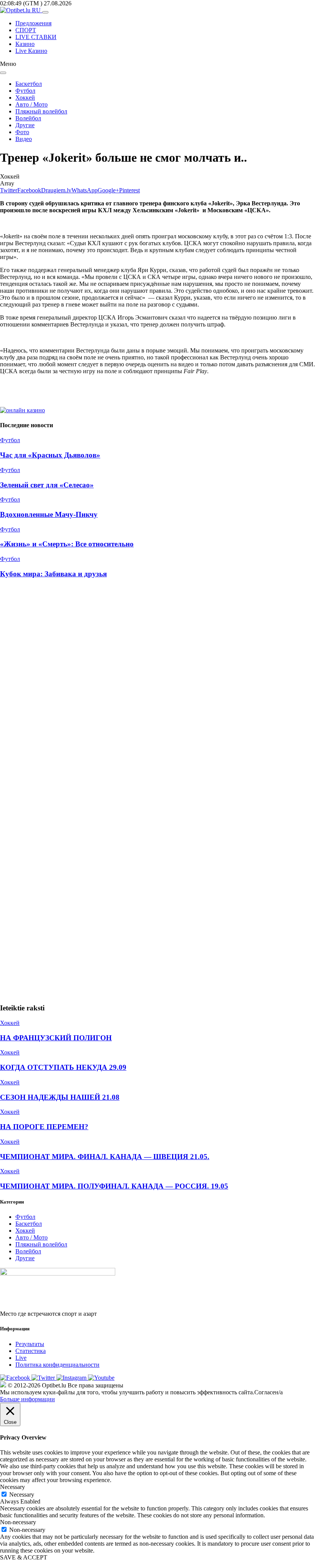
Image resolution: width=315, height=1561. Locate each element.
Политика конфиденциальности (57, 1364)
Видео (23, 139)
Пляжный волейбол (41, 111)
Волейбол (28, 118)
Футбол (25, 90)
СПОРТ (25, 30)
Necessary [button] (12, 1487)
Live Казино (31, 51)
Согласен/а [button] (268, 1392)
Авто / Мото (31, 104)
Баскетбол (28, 83)
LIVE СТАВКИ (35, 37)
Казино (25, 44)
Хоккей (25, 97)
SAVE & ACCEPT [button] (23, 1557)
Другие (25, 125)
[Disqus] (157, 688)
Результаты (29, 1344)
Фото (22, 132)
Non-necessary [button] (18, 1522)
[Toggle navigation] (45, 12)
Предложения (33, 23)
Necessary (21, 1494)
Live (21, 1357)
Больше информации (27, 1399)
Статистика (30, 1351)
